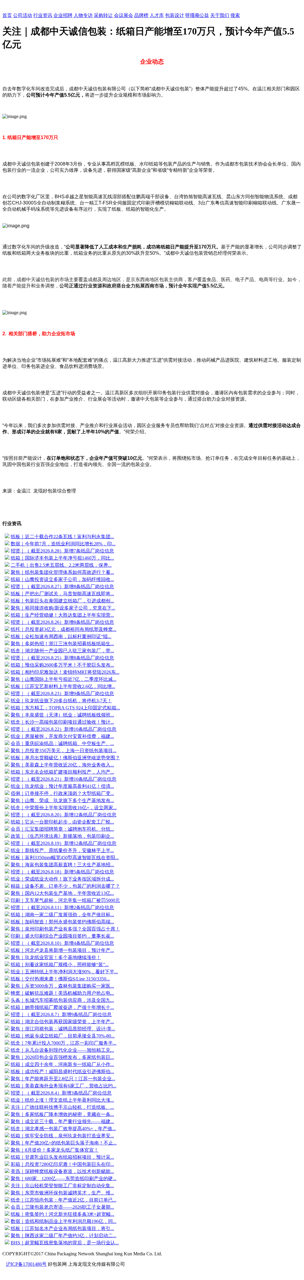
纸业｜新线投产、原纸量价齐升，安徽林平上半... (62, 850)
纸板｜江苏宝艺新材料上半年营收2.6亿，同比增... (63, 686)
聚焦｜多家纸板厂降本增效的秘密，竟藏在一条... (62, 1114)
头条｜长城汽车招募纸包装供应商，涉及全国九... (62, 1000)
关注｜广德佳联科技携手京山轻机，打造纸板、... (62, 1107)
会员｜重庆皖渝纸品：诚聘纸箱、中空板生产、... (62, 743)
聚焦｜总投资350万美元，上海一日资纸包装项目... (63, 750)
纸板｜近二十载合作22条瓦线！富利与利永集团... (62, 536)
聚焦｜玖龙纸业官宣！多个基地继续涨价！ (56, 957)
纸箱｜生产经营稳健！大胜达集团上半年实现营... (62, 615)
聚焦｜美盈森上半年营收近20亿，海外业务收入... (62, 764)
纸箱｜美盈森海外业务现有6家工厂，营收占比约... (63, 1085)
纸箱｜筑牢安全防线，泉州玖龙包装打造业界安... (62, 1135)
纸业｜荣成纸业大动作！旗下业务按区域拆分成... (62, 878)
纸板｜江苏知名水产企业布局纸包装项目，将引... (62, 1228)
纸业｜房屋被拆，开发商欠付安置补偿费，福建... (62, 736)
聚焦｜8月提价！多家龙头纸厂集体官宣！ (55, 1150)
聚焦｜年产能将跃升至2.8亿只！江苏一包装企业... (63, 1078)
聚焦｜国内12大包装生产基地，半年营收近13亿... (62, 893)
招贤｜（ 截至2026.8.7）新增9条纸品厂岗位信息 (61, 1014)
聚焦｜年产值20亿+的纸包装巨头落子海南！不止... (64, 1142)
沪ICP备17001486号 (26, 1264)
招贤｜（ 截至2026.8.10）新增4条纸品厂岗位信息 (62, 943)
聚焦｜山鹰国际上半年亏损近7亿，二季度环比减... (63, 679)
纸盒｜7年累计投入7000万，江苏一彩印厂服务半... (63, 1043)
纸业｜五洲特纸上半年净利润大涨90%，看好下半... (64, 971)
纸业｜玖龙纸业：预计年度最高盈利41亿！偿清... (62, 786)
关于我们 (219, 15)
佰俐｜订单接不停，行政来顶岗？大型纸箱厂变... (62, 793)
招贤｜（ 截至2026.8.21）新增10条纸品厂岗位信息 (63, 779)
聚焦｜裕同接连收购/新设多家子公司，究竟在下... (63, 607)
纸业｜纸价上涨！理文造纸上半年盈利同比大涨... (62, 1100)
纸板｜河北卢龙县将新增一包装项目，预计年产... (62, 950)
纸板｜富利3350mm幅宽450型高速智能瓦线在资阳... (65, 857)
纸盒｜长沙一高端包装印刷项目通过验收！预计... (62, 722)
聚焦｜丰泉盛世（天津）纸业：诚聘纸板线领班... (62, 714)
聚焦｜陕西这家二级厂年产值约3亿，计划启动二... (63, 1235)
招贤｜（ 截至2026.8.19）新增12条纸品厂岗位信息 (63, 843)
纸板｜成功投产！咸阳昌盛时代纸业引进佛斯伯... (62, 1071)
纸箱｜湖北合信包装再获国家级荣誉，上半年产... (62, 1021)
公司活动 (22, 15)
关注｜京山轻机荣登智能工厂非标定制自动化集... (62, 1185)
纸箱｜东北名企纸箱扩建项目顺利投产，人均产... (62, 771)
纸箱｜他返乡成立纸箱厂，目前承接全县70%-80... (63, 1035)
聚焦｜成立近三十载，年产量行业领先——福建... (62, 1121)
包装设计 (174, 15)
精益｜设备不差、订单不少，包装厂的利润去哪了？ (65, 886)
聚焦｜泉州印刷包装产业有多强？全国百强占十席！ (65, 928)
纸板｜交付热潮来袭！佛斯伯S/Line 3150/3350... (60, 978)
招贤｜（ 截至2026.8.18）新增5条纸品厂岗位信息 (62, 871)
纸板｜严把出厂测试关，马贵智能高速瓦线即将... (62, 593)
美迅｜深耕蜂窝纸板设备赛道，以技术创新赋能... (62, 1171)
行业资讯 (42, 15)
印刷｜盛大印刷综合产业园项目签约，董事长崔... (62, 936)
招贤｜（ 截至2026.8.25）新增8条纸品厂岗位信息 (62, 657)
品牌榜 (141, 15)
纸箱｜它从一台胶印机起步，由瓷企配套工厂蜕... (62, 821)
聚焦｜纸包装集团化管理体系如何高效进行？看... (62, 572)
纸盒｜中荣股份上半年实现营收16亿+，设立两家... (64, 807)
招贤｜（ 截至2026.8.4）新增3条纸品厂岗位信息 (61, 1092)
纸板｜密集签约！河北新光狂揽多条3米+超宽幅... (62, 1214)
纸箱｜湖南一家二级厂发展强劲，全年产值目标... (62, 914)
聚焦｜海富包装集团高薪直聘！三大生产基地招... (62, 864)
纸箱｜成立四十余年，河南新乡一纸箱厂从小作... (62, 1064)
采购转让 (103, 15)
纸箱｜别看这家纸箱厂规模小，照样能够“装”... (60, 964)
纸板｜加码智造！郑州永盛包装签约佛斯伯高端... (62, 921)
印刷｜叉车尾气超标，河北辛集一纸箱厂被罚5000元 (65, 900)
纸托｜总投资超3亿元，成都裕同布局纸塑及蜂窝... (63, 629)
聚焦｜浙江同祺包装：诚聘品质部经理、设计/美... (63, 1028)
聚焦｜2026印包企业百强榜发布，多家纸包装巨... (62, 1057)
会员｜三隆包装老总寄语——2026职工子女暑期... (62, 1207)
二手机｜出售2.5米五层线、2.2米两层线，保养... (61, 565)
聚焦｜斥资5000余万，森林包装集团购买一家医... (62, 985)
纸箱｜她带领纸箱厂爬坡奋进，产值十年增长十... (62, 1007)
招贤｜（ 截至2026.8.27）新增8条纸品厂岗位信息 (62, 586)
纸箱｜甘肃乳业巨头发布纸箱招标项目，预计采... (62, 1157)
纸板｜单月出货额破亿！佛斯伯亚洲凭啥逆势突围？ (65, 757)
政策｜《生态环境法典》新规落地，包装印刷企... (62, 836)
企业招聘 (62, 15)
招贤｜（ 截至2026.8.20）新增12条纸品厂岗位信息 (63, 814)
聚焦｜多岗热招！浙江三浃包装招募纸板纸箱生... (62, 643)
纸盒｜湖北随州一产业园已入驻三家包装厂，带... (62, 650)
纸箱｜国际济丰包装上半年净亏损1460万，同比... (62, 558)
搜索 (235, 15)
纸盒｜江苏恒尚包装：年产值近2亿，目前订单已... (63, 1199)
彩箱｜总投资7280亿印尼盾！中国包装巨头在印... (62, 1164)
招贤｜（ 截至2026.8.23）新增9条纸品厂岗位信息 (62, 693)
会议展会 (123, 15)
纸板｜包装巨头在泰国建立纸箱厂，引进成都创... (62, 600)
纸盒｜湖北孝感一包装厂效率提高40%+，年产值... (63, 1128)
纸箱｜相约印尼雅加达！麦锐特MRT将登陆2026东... (65, 672)
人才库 (157, 15)
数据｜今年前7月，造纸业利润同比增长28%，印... (63, 543)
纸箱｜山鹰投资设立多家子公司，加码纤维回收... (62, 579)
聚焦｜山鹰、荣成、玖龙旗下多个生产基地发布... (62, 800)
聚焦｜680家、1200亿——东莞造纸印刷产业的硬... (63, 1178)
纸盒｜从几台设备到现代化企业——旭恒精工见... (62, 1050)
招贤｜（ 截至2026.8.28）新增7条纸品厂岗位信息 (62, 550)
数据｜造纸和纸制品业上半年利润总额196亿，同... (63, 1221)
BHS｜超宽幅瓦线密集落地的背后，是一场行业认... (65, 1242)
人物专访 (83, 15)
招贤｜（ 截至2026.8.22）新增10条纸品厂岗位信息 (63, 729)
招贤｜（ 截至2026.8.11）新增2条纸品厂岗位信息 (62, 907)
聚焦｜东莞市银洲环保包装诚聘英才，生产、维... (62, 1192)
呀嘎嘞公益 (197, 15)
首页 (7, 15)
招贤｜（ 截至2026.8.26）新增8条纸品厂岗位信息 (62, 622)
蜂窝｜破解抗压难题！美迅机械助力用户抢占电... (62, 993)
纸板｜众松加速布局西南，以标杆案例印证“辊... (61, 636)
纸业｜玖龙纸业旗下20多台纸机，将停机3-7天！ (61, 700)
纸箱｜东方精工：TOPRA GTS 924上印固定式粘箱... (65, 707)
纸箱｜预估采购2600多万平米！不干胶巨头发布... (62, 664)
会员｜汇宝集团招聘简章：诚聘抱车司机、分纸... (62, 829)
